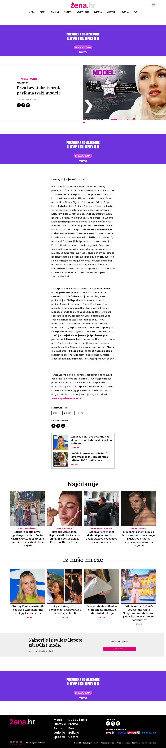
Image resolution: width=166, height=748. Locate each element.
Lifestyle (111, 12)
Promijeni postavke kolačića (144, 743)
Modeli (56, 413)
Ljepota (98, 12)
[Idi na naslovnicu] (83, 8)
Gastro (68, 12)
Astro (43, 12)
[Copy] (19, 107)
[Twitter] (28, 107)
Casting (79, 413)
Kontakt (77, 743)
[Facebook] (23, 107)
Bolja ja (124, 12)
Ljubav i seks (83, 12)
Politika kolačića (107, 743)
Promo (73, 724)
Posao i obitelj (30, 78)
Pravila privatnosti (90, 743)
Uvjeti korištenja (123, 743)
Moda (31, 12)
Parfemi (67, 413)
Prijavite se (119, 649)
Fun (135, 12)
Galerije (55, 12)
